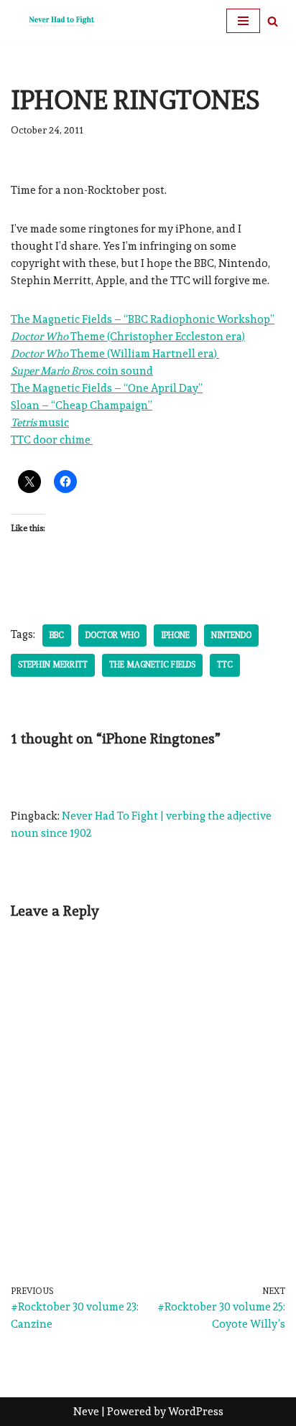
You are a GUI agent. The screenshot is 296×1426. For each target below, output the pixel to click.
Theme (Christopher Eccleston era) (128, 336)
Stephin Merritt (53, 665)
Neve (86, 1411)
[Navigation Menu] (243, 21)
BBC (57, 635)
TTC (225, 665)
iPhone (175, 635)
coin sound (82, 371)
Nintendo (231, 635)
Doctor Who (112, 635)
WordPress (195, 1411)
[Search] (272, 21)
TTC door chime (52, 439)
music (40, 422)
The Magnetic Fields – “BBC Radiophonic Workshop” (142, 319)
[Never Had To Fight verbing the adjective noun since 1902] (54, 21)
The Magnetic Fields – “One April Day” (107, 388)
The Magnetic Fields (152, 665)
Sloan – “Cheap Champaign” (81, 405)
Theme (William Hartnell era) (115, 353)
